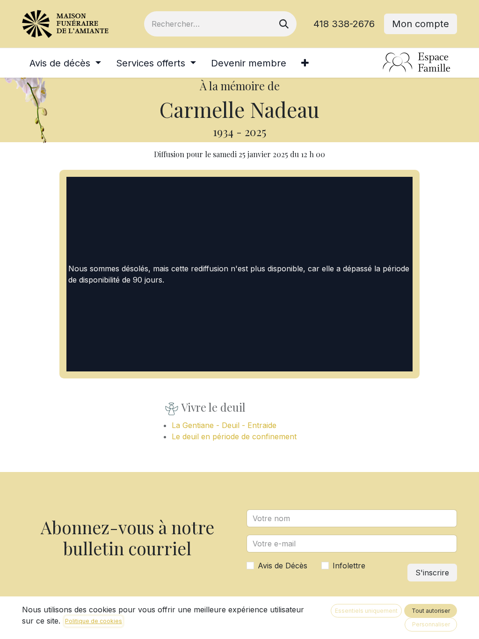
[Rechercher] (284, 23)
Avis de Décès (282, 565)
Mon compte (420, 23)
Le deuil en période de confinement (234, 436)
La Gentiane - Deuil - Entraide (224, 425)
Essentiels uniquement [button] (366, 610)
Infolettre (349, 565)
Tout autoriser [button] (431, 610)
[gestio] (417, 63)
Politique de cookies (93, 620)
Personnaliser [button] (431, 624)
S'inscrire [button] (432, 572)
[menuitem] (65, 63)
